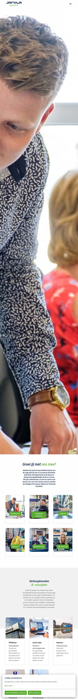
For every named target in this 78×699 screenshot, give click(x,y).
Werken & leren (39, 546)
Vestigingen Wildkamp (39, 514)
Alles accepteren (34, 693)
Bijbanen (15, 546)
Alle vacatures (63, 546)
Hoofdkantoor (15, 513)
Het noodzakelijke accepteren (16, 693)
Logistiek (63, 513)
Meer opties (9, 685)
